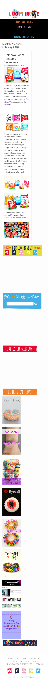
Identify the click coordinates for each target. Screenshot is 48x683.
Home (10, 659)
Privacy (40, 664)
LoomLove (9, 65)
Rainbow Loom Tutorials (30, 659)
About (24, 32)
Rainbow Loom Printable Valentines (14, 58)
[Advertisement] (18, 3)
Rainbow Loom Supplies (19, 664)
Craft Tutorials (24, 27)
